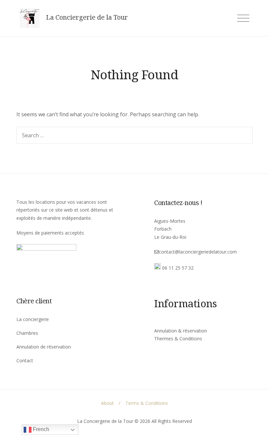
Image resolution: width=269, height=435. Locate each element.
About (107, 403)
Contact (24, 360)
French (40, 429)
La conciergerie (32, 319)
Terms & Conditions (146, 403)
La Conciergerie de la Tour (87, 17)
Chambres (27, 333)
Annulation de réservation (43, 347)
